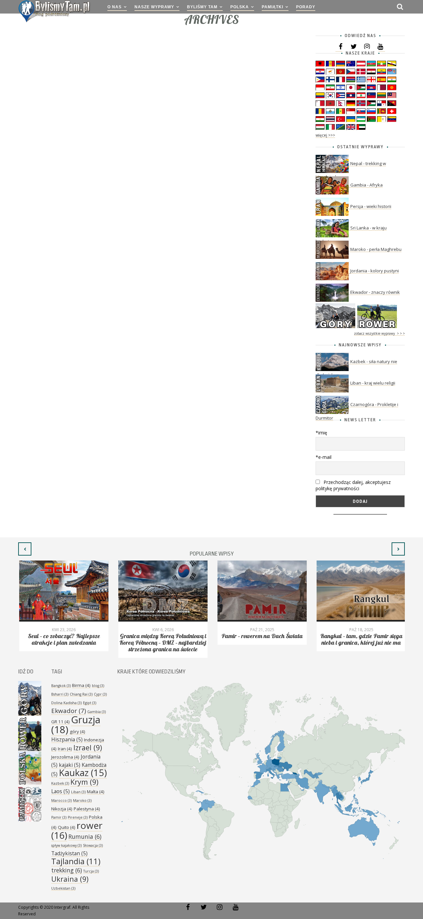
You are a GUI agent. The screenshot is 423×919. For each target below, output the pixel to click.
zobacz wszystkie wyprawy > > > (379, 333)
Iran (65, 749)
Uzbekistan (63, 888)
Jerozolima (65, 757)
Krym (84, 782)
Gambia (96, 711)
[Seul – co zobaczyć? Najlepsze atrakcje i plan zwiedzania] (62, 591)
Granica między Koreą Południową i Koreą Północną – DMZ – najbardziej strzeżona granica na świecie (162, 643)
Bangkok (61, 685)
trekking (66, 870)
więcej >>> (325, 135)
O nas (114, 7)
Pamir (58, 817)
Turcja (91, 871)
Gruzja (75, 724)
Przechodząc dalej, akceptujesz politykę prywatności (353, 485)
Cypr (100, 694)
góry (77, 731)
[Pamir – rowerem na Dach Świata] (261, 591)
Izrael (87, 747)
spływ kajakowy (66, 845)
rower (76, 830)
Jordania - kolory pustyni (374, 271)
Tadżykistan (69, 853)
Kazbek (60, 783)
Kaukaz (83, 772)
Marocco (61, 800)
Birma (81, 685)
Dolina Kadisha (66, 702)
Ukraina (70, 879)
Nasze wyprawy (154, 7)
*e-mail (323, 457)
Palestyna (87, 809)
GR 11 (60, 722)
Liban (78, 792)
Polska (239, 7)
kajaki (69, 764)
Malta (95, 792)
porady (305, 7)
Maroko (82, 800)
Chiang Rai (81, 694)
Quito (66, 827)
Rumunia (84, 836)
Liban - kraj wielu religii (372, 383)
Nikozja (61, 809)
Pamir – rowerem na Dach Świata (261, 636)
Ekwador (68, 710)
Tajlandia (75, 861)
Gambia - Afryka (366, 185)
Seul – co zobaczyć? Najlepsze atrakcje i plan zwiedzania (63, 639)
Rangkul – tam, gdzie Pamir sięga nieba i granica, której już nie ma (360, 639)
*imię (321, 432)
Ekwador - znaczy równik (375, 292)
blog (98, 685)
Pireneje (78, 817)
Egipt (89, 702)
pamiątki (272, 7)
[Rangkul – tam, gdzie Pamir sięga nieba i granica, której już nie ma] (360, 591)
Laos (60, 791)
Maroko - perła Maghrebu (376, 249)
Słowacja (93, 845)
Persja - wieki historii (370, 206)
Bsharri (59, 694)
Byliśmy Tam (202, 7)
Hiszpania (67, 739)
